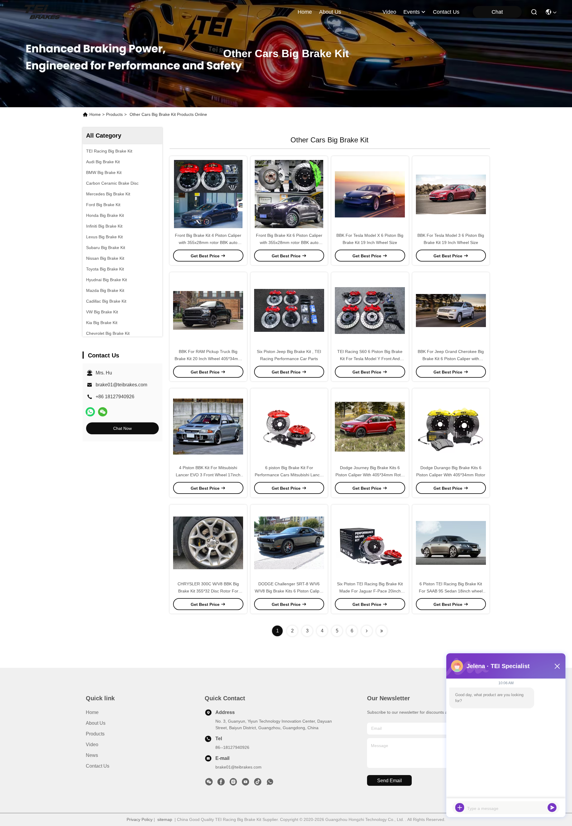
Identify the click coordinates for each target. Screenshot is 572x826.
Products (114, 114)
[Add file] (459, 807)
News (92, 755)
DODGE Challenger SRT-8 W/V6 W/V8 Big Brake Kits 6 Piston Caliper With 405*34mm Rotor (289, 591)
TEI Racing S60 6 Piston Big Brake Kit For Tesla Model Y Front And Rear (369, 358)
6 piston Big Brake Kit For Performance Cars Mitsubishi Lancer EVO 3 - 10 (289, 474)
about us (330, 12)
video (389, 12)
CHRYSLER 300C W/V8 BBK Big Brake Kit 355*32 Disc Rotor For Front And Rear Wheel (208, 591)
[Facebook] (221, 783)
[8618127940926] (270, 783)
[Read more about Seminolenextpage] (366, 631)
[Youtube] (245, 783)
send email (389, 780)
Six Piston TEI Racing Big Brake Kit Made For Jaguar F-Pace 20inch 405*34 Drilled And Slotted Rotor (370, 591)
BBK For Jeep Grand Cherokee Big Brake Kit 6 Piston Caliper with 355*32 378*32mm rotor (451, 358)
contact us (446, 12)
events (411, 12)
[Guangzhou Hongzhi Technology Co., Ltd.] (42, 11)
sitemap (164, 819)
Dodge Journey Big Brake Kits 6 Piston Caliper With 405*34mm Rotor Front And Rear (370, 474)
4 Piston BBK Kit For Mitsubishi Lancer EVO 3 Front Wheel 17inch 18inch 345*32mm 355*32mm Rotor (208, 474)
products (358, 12)
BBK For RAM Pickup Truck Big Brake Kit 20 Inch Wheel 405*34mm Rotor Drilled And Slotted (208, 358)
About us (95, 723)
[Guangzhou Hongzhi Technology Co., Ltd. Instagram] (233, 783)
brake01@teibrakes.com (121, 384)
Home (305, 12)
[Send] (552, 807)
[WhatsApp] (90, 411)
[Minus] (557, 666)
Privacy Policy (140, 819)
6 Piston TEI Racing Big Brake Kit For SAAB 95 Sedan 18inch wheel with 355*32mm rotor (451, 591)
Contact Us (97, 766)
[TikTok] (258, 783)
